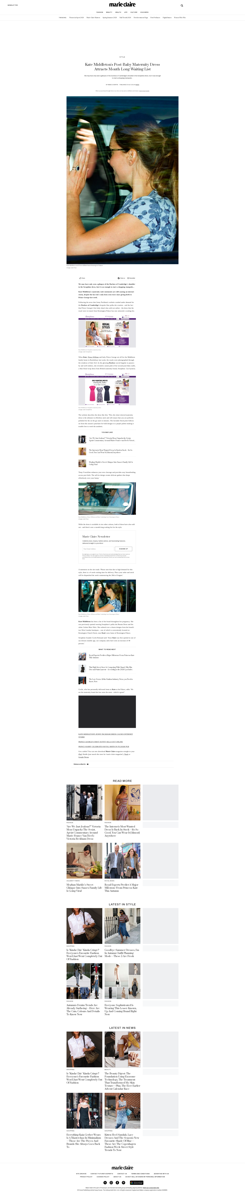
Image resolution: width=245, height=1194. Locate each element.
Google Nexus (83, 757)
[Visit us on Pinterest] (123, 1182)
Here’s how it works (144, 91)
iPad (80, 754)
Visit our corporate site (151, 1188)
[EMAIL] (88, 764)
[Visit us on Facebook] (117, 1182)
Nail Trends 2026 (125, 18)
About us (117, 1177)
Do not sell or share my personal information (145, 1177)
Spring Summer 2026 (110, 18)
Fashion (99, 12)
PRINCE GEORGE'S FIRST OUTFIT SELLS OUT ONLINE (100, 742)
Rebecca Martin (113, 84)
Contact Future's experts (102, 1173)
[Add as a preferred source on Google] (149, 1183)
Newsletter (132, 278)
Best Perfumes (155, 18)
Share (83, 278)
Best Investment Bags (141, 18)
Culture (133, 12)
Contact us (122, 1173)
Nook (126, 754)
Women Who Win (180, 18)
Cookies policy (103, 1177)
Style (122, 57)
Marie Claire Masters (93, 18)
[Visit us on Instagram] (111, 1182)
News (137, 84)
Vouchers (144, 12)
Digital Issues (167, 18)
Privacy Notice (86, 555)
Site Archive (81, 1173)
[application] (107, 712)
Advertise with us (161, 1173)
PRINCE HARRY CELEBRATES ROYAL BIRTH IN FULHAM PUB (103, 747)
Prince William (93, 357)
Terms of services (104, 554)
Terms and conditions (140, 1173)
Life (125, 12)
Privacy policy (86, 1177)
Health (118, 12)
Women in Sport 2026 (76, 18)
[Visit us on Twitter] (105, 1182)
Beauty (109, 12)
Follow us (122, 278)
